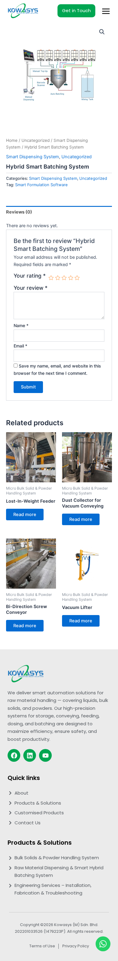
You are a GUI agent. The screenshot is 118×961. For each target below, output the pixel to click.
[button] (102, 31)
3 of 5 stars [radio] (64, 278)
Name (21, 325)
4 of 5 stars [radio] (71, 278)
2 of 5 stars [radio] (58, 278)
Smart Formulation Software (41, 184)
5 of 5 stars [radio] (77, 278)
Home (12, 140)
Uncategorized (35, 140)
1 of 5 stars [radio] (51, 278)
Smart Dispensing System (32, 156)
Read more (24, 514)
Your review (31, 288)
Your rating (30, 276)
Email (20, 345)
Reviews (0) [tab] (19, 212)
